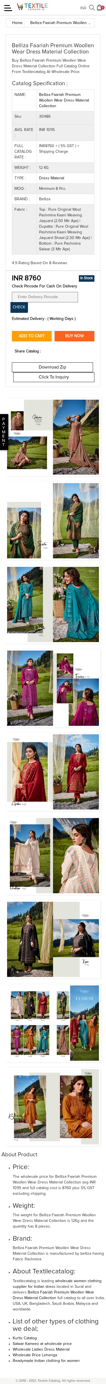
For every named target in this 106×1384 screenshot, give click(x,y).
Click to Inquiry (54, 377)
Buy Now (74, 336)
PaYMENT (3, 432)
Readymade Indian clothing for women (46, 1361)
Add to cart (32, 336)
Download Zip (52, 367)
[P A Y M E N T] (0, 445)
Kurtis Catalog (25, 1338)
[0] (99, 9)
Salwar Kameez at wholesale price (42, 1344)
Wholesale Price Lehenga (35, 1355)
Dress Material (51, 178)
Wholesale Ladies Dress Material (41, 1349)
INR (83, 8)
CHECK (19, 307)
